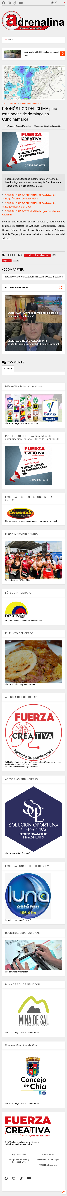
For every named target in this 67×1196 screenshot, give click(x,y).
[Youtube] (21, 3)
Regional (13, 103)
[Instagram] (9, 3)
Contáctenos (48, 1154)
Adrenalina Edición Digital (48, 1160)
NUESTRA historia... (48, 1165)
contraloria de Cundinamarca (30, 103)
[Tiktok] (15, 3)
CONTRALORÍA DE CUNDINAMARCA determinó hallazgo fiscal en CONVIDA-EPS (29, 197)
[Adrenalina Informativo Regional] (33, 32)
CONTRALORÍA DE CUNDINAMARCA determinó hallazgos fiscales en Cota (29, 205)
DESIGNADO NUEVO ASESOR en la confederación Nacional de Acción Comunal (33, 342)
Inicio (4, 103)
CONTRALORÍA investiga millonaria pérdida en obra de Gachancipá (32, 314)
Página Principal (19, 1154)
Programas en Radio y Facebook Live (19, 1161)
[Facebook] (3, 3)
